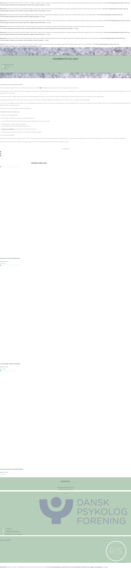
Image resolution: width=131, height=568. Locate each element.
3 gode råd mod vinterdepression (10, 258)
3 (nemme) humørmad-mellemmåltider (11, 469)
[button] (65, 152)
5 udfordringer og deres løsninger (10, 363)
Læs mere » (3, 263)
